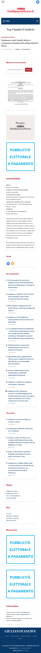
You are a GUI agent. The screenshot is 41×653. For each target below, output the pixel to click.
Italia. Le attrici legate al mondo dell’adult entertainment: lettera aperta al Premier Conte (19, 454)
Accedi (8, 514)
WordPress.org (11, 520)
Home (7, 636)
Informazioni (15, 636)
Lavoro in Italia (11, 498)
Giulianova (4, 37)
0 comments (25, 49)
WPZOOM (24, 650)
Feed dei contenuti (12, 516)
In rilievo (12, 37)
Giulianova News (11, 493)
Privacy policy (26, 636)
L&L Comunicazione (23, 614)
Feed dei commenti (12, 518)
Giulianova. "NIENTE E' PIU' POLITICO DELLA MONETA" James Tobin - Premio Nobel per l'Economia (21, 296)
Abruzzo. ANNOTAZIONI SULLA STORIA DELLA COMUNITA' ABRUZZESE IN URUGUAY (18, 373)
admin (17, 49)
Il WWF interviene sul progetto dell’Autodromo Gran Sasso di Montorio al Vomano (18, 347)
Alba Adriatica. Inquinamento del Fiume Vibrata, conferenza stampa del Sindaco (21, 308)
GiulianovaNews (20, 631)
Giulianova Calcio (12, 491)
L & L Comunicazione (13, 496)
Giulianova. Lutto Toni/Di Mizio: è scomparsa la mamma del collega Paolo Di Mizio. (19, 43)
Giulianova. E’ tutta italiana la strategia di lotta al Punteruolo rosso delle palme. (20, 319)
